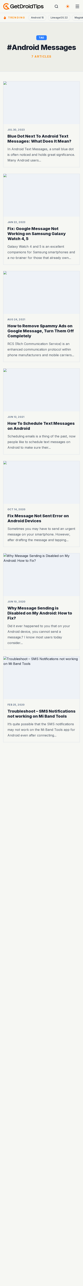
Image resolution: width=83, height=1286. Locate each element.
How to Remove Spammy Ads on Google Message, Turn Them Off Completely (40, 331)
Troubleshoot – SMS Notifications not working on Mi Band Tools (41, 713)
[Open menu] (77, 6)
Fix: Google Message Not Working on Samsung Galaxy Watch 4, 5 (36, 233)
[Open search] (56, 6)
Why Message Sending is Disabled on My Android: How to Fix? (39, 613)
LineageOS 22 (59, 17)
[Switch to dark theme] (68, 6)
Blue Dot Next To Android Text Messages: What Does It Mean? (39, 139)
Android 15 (37, 17)
